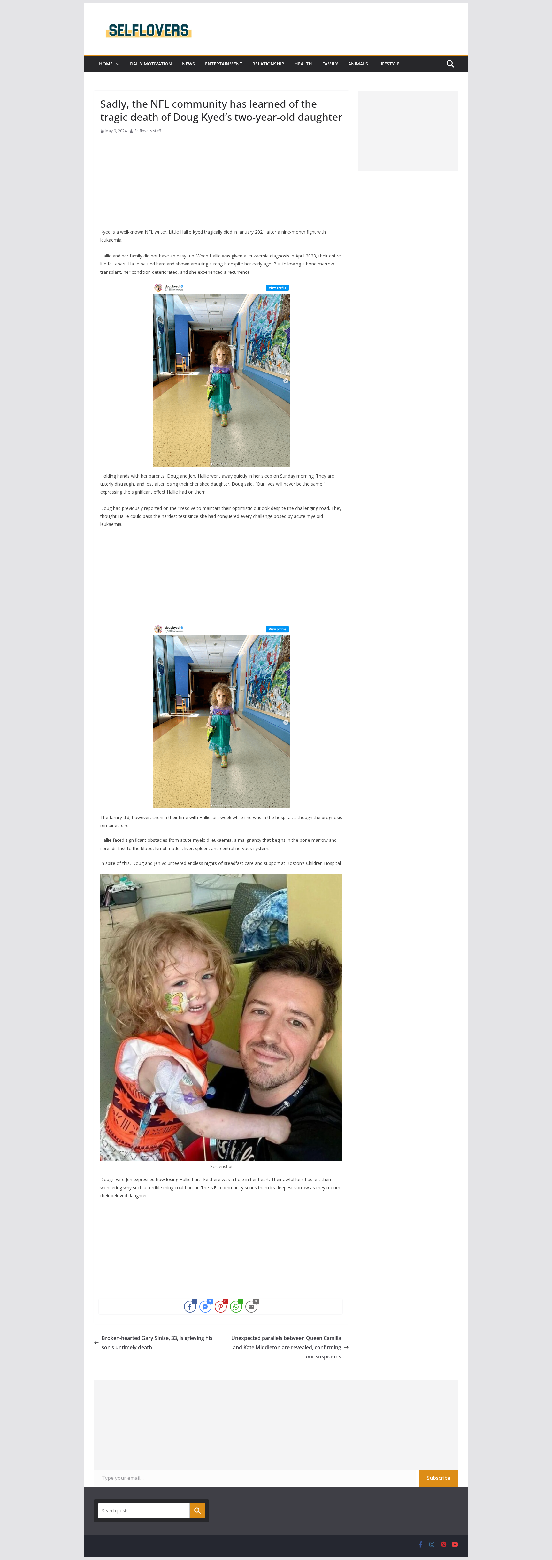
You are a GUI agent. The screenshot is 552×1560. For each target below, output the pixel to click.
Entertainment (223, 64)
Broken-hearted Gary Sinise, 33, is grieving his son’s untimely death (157, 1342)
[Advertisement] (221, 183)
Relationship (268, 64)
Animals (358, 64)
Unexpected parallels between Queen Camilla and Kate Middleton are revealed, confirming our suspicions (286, 1347)
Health (303, 64)
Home (106, 64)
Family (330, 64)
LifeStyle (389, 64)
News (188, 64)
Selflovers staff (147, 131)
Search (197, 1510)
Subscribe (438, 1477)
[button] (116, 63)
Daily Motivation (151, 64)
